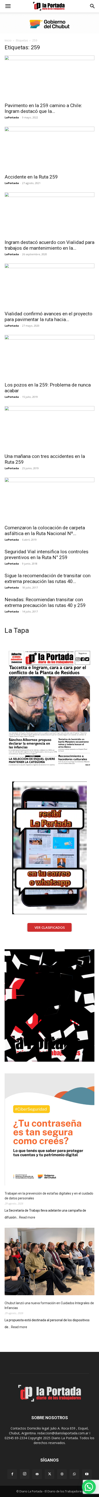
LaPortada (12, 117)
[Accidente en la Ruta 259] (49, 149)
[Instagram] (24, 1474)
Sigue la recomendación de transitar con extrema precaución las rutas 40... (47, 578)
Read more (27, 1218)
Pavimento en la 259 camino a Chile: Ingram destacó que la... (43, 108)
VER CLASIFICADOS (50, 927)
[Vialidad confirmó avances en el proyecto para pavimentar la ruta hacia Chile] (49, 286)
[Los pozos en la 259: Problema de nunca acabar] (49, 357)
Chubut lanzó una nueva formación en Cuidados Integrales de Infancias (49, 1305)
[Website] (62, 1474)
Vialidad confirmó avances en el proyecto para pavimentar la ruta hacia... (48, 316)
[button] (7, 6)
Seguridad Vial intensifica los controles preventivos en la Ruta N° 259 (46, 554)
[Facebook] (12, 1474)
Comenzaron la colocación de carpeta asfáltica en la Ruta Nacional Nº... (45, 530)
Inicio (8, 40)
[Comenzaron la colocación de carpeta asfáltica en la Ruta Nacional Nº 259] (49, 500)
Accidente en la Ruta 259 (31, 177)
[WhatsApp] (74, 1474)
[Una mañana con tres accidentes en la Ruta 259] (49, 428)
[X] (49, 1474)
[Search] (92, 6)
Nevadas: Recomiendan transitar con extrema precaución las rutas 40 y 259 (45, 602)
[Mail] (37, 1474)
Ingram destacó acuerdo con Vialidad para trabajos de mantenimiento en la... (49, 245)
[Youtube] (86, 1474)
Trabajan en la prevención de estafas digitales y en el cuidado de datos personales (49, 1196)
